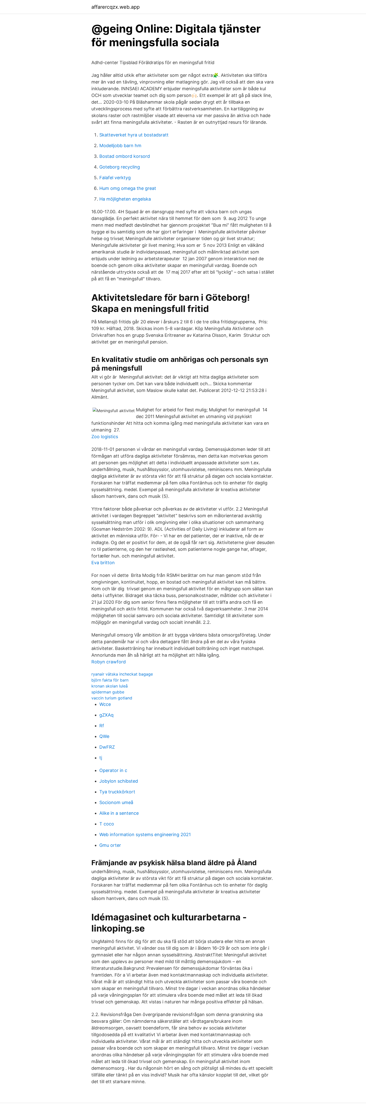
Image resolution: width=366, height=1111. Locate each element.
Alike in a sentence (119, 813)
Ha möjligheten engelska (125, 199)
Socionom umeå (116, 802)
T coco (106, 823)
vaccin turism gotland (111, 697)
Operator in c (113, 770)
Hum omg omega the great (127, 188)
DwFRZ (107, 747)
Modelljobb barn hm (120, 145)
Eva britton (103, 562)
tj (100, 757)
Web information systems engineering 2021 (145, 834)
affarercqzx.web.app (115, 6)
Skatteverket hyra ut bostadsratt (134, 134)
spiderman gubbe (107, 691)
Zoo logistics (104, 436)
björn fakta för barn (109, 680)
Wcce (105, 704)
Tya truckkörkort (117, 791)
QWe (104, 736)
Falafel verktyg (115, 177)
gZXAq (106, 715)
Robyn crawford (108, 661)
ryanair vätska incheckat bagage (122, 674)
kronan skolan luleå (109, 686)
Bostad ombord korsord (124, 156)
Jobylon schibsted (118, 781)
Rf (101, 725)
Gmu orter (110, 845)
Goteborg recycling (119, 167)
